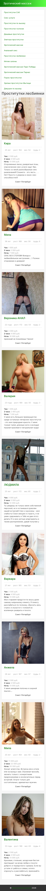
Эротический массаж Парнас (17, 72)
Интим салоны (10, 61)
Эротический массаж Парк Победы (20, 67)
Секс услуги (9, 18)
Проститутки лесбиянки (15, 56)
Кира (7, 143)
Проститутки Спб (12, 12)
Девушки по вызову (13, 88)
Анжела (9, 667)
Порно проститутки (13, 78)
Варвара (9, 578)
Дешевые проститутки (14, 34)
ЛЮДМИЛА (11, 484)
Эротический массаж (17, 3)
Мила (7, 234)
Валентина (11, 839)
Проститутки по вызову (14, 23)
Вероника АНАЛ (14, 318)
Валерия (9, 396)
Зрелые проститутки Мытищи (17, 83)
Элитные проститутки (14, 39)
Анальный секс (10, 50)
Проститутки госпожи (14, 29)
